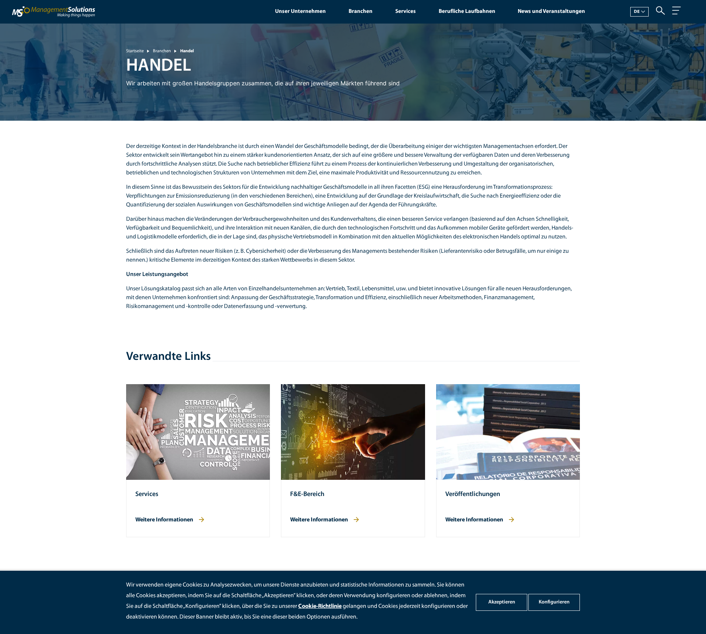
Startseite (135, 51)
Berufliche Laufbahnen (467, 11)
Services (405, 11)
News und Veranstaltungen (551, 11)
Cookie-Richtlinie (320, 606)
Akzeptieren (501, 602)
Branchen (360, 11)
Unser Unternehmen (300, 11)
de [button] (637, 12)
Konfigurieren (554, 602)
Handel (187, 51)
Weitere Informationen (164, 520)
